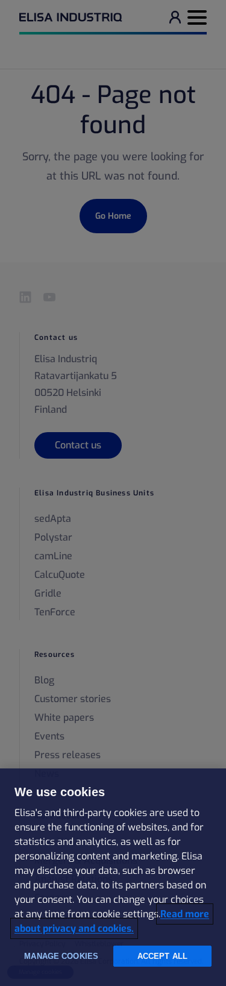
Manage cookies (61, 956)
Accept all (162, 956)
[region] (113, 877)
